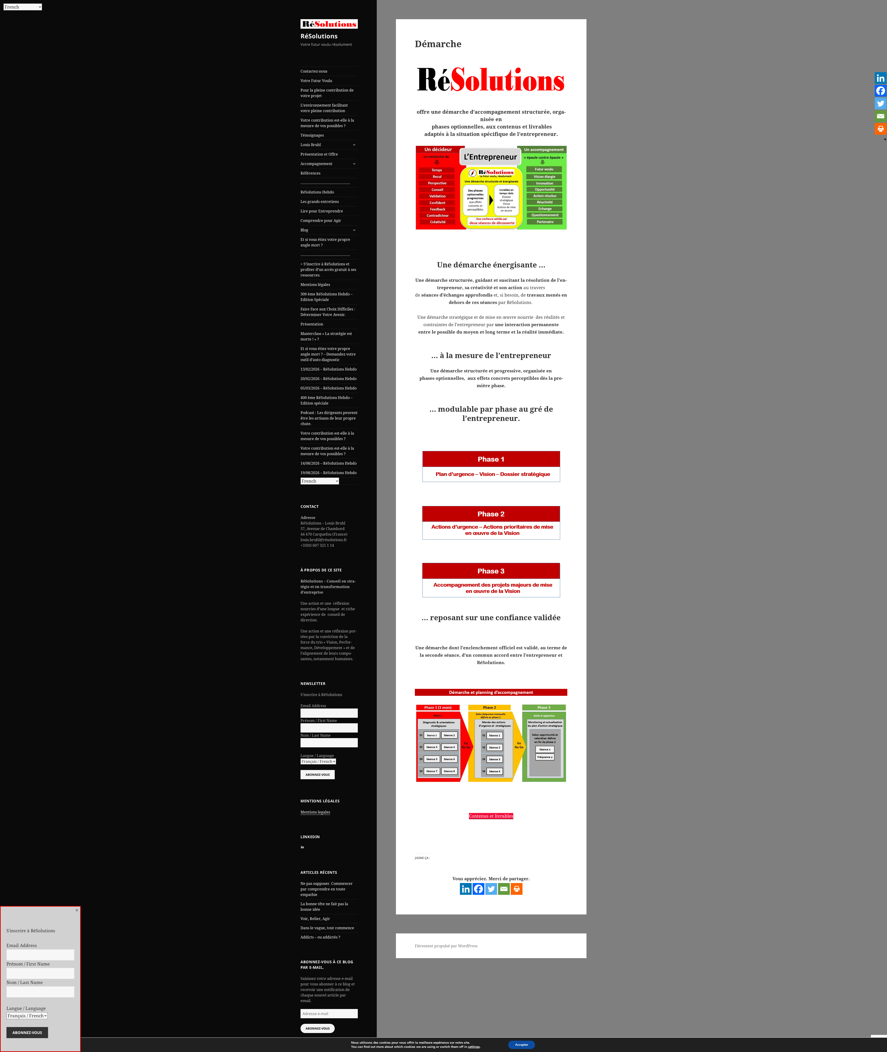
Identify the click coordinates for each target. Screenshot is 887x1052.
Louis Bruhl (311, 144)
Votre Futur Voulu (316, 80)
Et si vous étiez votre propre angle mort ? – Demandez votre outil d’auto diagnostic (328, 354)
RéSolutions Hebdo (317, 192)
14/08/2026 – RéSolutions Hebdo (329, 463)
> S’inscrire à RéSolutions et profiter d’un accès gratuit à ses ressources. (328, 269)
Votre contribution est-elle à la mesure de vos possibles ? (327, 123)
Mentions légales (315, 284)
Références (310, 173)
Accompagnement (316, 163)
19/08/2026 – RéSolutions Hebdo (329, 472)
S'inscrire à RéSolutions (321, 694)
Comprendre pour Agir (321, 220)
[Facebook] (478, 889)
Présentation (312, 324)
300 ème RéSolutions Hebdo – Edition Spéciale (326, 296)
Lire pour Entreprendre (322, 211)
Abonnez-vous (318, 1028)
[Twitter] (491, 889)
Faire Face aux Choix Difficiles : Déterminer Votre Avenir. (328, 312)
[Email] (504, 889)
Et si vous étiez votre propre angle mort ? (325, 242)
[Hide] (885, 139)
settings (474, 1047)
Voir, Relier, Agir (315, 918)
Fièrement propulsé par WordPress (446, 945)
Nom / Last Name (316, 735)
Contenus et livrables (491, 816)
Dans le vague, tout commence (327, 927)
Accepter (521, 1045)
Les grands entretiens (320, 201)
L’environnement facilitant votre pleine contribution (324, 108)
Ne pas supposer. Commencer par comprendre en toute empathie (327, 889)
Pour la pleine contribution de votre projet (327, 93)
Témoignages (312, 135)
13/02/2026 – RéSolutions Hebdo (329, 369)
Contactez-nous (314, 71)
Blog (304, 230)
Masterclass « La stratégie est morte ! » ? (326, 336)
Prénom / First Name (319, 720)
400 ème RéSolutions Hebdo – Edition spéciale (326, 400)
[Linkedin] (466, 889)
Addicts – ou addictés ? (320, 937)
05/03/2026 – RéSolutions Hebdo (329, 388)
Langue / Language (317, 755)
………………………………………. (325, 182)
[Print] (516, 889)
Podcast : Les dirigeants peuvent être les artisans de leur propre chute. (329, 418)
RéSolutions (319, 36)
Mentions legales (315, 812)
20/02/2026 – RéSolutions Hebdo (329, 378)
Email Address (313, 705)
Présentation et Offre (319, 154)
